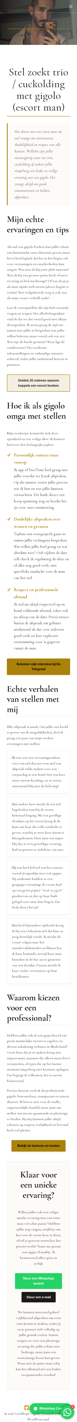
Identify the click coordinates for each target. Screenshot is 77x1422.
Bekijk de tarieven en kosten (38, 1145)
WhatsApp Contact (53, 1408)
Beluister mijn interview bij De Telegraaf (39, 666)
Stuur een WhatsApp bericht (38, 1281)
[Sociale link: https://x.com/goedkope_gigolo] (27, 1408)
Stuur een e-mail (38, 1297)
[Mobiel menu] (70, 6)
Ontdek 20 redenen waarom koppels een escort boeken (38, 383)
